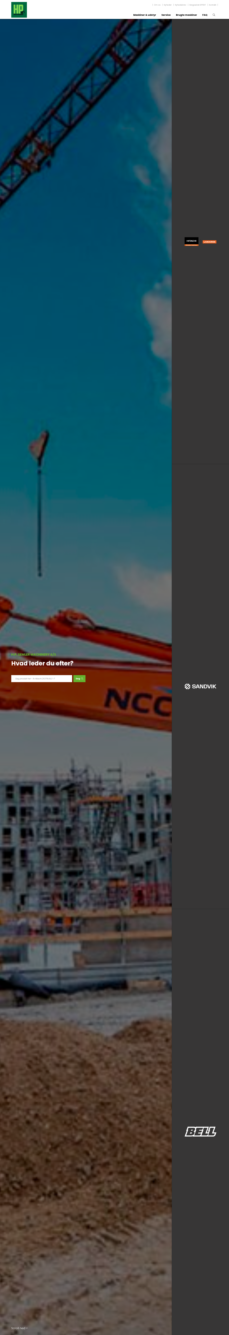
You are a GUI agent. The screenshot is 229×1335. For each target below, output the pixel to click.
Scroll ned (18, 1328)
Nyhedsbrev (180, 5)
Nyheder (168, 5)
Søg (78, 678)
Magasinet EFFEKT (198, 5)
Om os (157, 5)
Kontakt (212, 5)
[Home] (19, 9)
